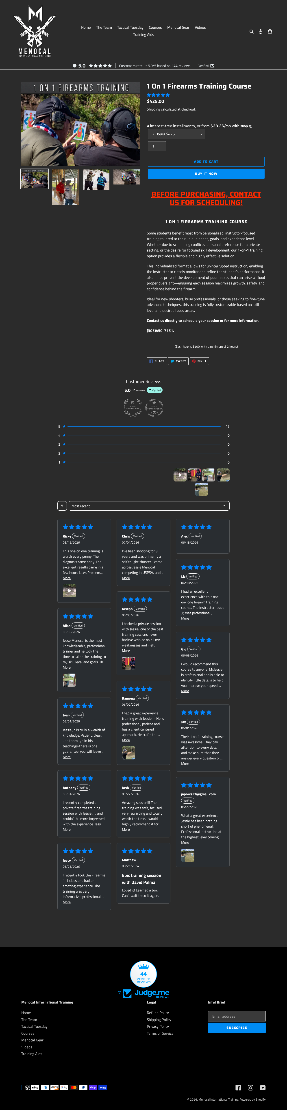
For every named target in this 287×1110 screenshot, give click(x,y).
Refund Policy (158, 1013)
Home (26, 1013)
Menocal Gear (32, 1040)
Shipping (153, 109)
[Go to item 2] (194, 474)
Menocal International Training (218, 1099)
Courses (27, 1033)
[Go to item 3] (208, 474)
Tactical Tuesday (34, 1026)
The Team (29, 1020)
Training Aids (31, 1054)
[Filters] (62, 506)
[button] (158, 95)
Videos (26, 1047)
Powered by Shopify (252, 1099)
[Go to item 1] (180, 474)
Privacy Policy (158, 1026)
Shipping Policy (159, 1020)
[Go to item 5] (201, 489)
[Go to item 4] (223, 474)
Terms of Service (160, 1033)
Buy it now (206, 173)
